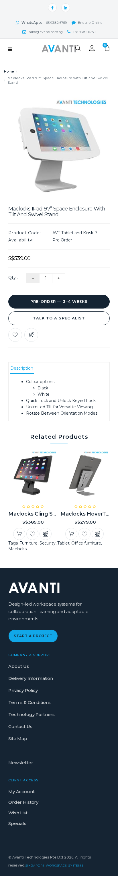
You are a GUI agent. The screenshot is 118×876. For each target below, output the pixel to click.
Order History (23, 802)
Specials (17, 823)
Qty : (13, 277)
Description (21, 368)
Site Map (17, 738)
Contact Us (20, 726)
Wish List (17, 812)
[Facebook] (52, 7)
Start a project (33, 636)
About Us (18, 666)
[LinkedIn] (65, 7)
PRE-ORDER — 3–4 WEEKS (59, 301)
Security (48, 543)
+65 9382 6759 (44, 22)
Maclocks (17, 548)
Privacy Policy (23, 690)
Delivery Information (30, 678)
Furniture (28, 543)
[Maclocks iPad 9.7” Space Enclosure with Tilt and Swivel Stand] (59, 145)
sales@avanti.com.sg (46, 32)
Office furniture (86, 543)
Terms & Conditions (29, 702)
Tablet (63, 543)
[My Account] (92, 49)
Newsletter (20, 762)
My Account (21, 791)
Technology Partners (31, 714)
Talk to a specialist (59, 318)
